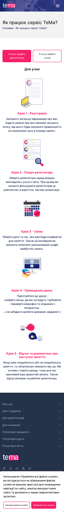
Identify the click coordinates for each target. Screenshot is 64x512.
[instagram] (10, 469)
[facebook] (4, 469)
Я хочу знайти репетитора (17, 55)
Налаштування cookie (16, 505)
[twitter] (23, 468)
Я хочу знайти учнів (47, 55)
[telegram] (29, 469)
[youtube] (17, 469)
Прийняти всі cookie (43, 505)
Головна (8, 28)
